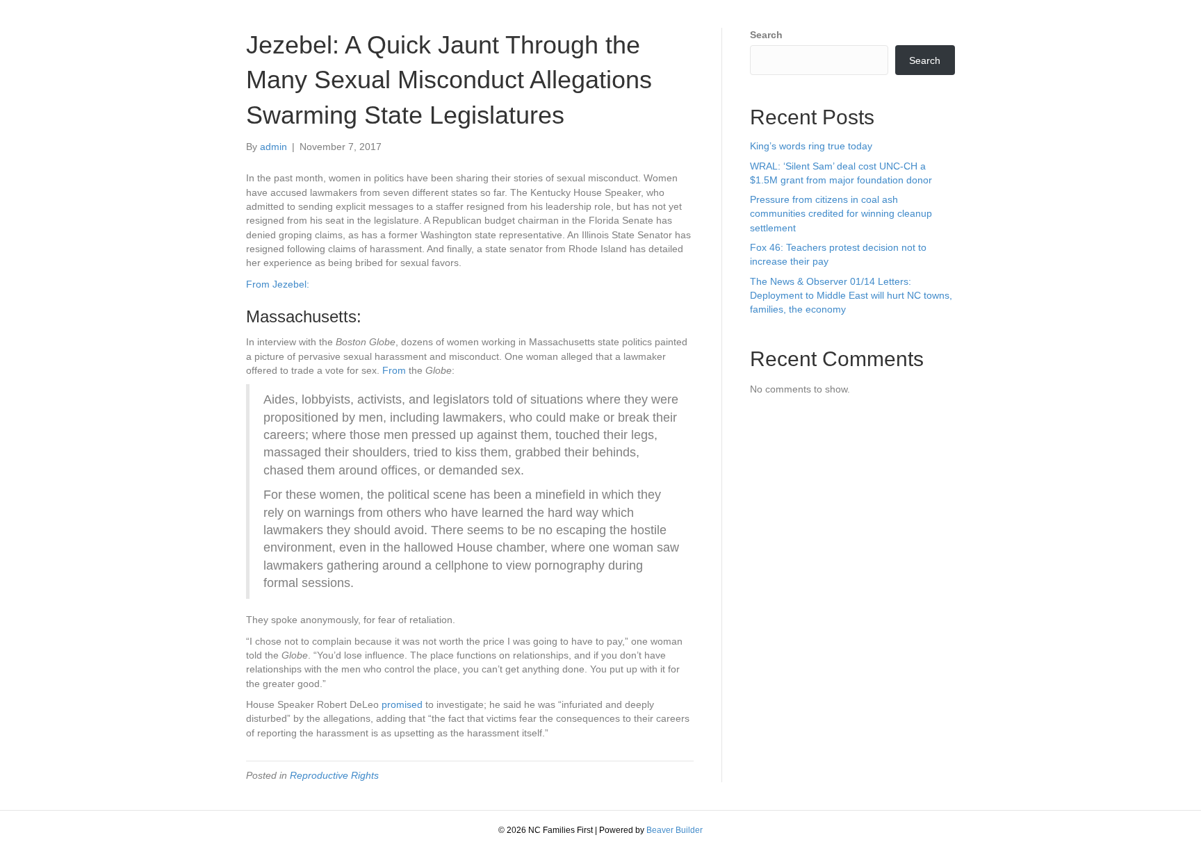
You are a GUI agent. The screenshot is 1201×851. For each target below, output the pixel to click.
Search (766, 34)
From (394, 370)
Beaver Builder (674, 830)
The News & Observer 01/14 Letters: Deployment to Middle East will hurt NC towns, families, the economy (851, 295)
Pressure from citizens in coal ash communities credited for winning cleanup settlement (841, 213)
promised (402, 704)
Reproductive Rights (334, 775)
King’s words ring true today (811, 145)
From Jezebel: (277, 284)
